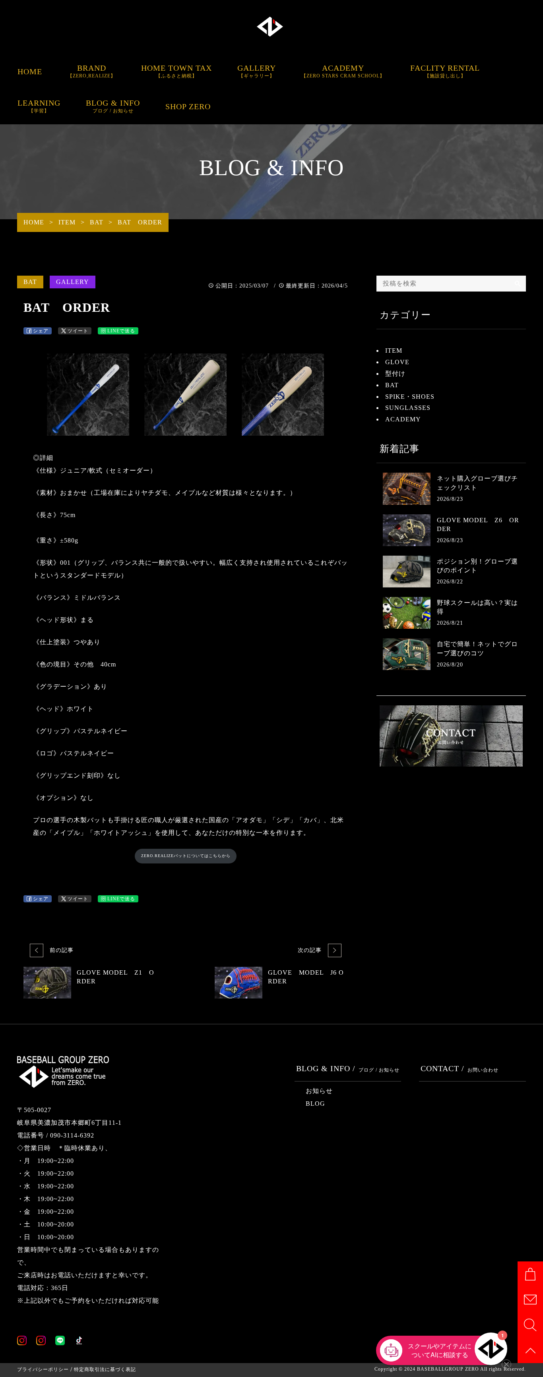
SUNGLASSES (408, 407)
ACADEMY (343, 71)
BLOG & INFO (113, 106)
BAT (30, 281)
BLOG (315, 1103)
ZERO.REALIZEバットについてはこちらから (186, 856)
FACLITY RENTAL (445, 71)
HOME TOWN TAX (176, 71)
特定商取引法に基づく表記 (105, 1369)
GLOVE (397, 362)
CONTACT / (459, 1068)
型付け (395, 373)
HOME (29, 71)
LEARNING (38, 106)
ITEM (393, 350)
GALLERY (256, 71)
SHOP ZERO (188, 106)
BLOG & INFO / (347, 1068)
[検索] (518, 284)
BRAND (92, 71)
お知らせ (319, 1090)
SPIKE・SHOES (409, 396)
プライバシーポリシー (43, 1369)
